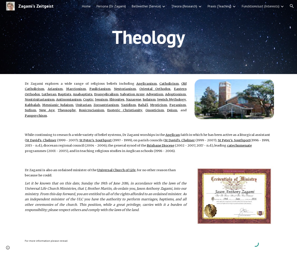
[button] (292, 6)
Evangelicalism (106, 94)
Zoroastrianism (106, 105)
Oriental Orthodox (154, 89)
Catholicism (169, 84)
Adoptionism (175, 94)
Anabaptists (82, 94)
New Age (47, 110)
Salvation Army (132, 94)
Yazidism (128, 105)
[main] (148, 37)
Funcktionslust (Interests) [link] (260, 6)
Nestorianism (125, 89)
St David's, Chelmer (41, 140)
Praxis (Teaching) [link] (219, 6)
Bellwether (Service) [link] (146, 6)
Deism (172, 110)
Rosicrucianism (91, 110)
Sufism (30, 110)
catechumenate (239, 145)
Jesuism (101, 99)
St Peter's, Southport (95, 140)
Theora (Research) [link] (184, 6)
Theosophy (67, 110)
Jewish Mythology (171, 99)
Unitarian (83, 105)
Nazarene (133, 99)
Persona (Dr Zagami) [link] (111, 6)
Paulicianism (99, 89)
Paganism (177, 105)
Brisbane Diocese (160, 145)
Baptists (64, 94)
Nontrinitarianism (40, 99)
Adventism (154, 94)
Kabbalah (32, 105)
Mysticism (158, 105)
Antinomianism (69, 99)
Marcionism (76, 89)
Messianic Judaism (57, 105)
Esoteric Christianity (124, 110)
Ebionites (116, 99)
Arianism (55, 89)
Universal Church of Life (116, 170)
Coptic (88, 99)
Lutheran (49, 94)
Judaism (149, 99)
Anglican (172, 135)
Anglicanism (146, 84)
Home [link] (86, 6)
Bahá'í (143, 105)
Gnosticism (154, 110)
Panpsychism (36, 116)
